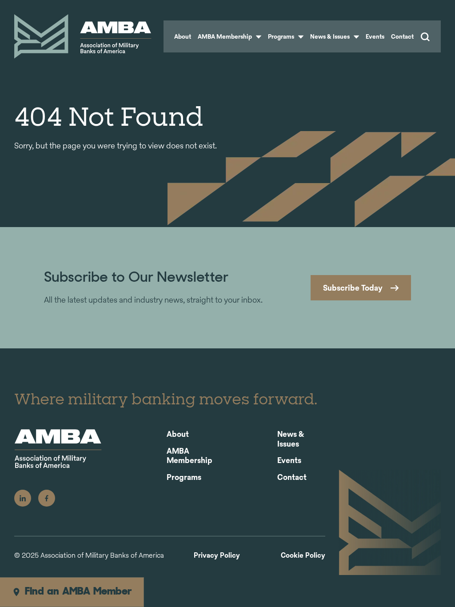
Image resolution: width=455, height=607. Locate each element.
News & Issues (330, 36)
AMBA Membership (225, 36)
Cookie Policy (303, 555)
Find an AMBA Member (78, 592)
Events (375, 36)
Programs (281, 36)
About (182, 36)
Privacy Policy (217, 555)
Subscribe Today (353, 287)
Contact (402, 36)
